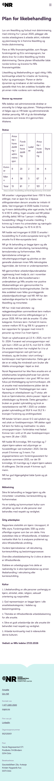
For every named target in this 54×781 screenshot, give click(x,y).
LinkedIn (6, 722)
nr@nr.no (6, 709)
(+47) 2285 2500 (9, 705)
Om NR (5, 694)
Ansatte (5, 689)
